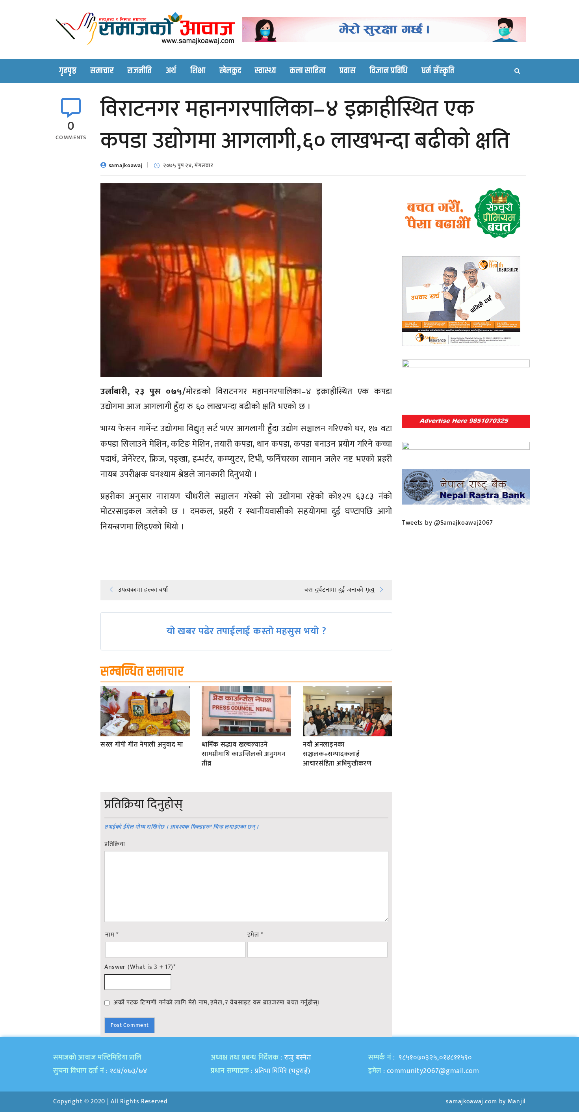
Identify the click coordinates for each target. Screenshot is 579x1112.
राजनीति (139, 71)
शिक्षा (198, 71)
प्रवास (348, 71)
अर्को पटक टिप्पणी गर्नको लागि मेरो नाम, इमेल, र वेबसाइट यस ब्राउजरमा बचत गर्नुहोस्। (216, 1002)
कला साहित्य (308, 71)
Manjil (517, 1101)
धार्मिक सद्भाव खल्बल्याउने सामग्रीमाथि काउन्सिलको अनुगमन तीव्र (244, 754)
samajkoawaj (126, 165)
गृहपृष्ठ (67, 71)
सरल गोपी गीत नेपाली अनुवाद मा (141, 745)
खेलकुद (230, 71)
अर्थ (171, 71)
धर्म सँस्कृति (438, 71)
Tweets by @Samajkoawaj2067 (447, 523)
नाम (112, 935)
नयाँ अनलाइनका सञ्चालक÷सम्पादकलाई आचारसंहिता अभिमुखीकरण (337, 754)
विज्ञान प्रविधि (388, 71)
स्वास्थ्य (265, 71)
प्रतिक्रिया (114, 844)
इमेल (255, 935)
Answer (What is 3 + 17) (140, 967)
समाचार (102, 71)
